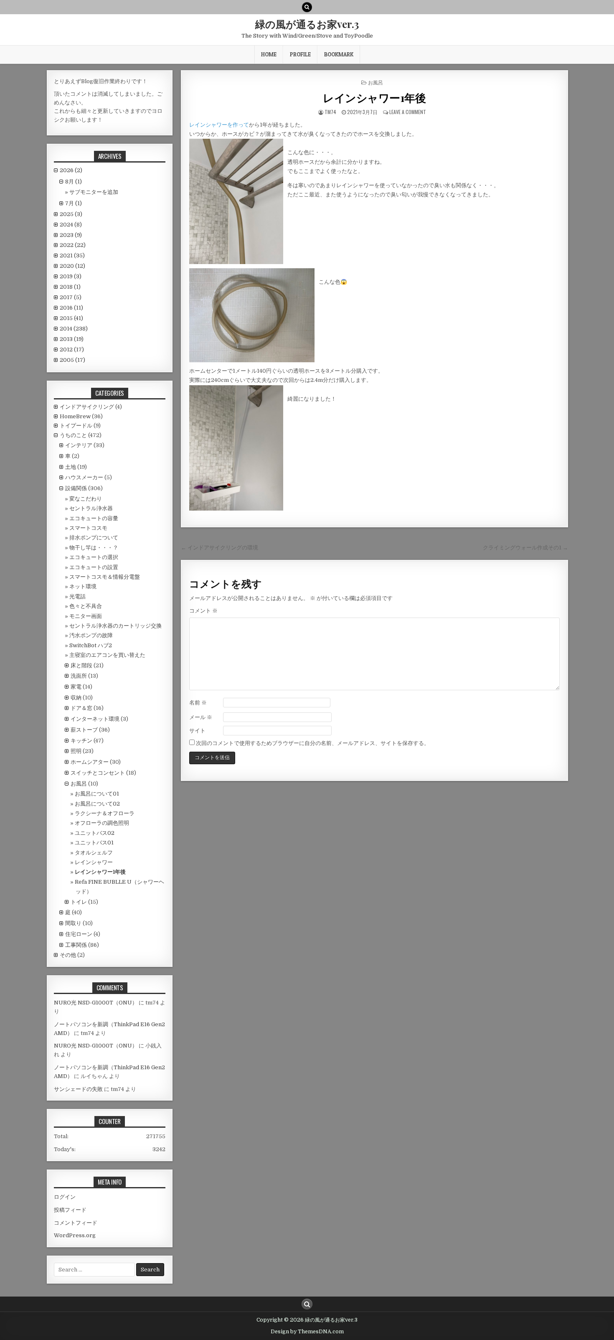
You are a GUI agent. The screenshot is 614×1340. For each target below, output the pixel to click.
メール (200, 717)
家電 (76, 687)
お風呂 (375, 82)
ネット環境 (82, 586)
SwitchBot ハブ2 (90, 645)
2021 (72, 255)
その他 (68, 955)
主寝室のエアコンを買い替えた (107, 655)
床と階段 (81, 665)
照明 (76, 751)
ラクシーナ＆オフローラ (104, 813)
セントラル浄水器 (91, 508)
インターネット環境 (95, 719)
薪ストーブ (84, 730)
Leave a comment (407, 111)
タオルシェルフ (94, 852)
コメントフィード (75, 1223)
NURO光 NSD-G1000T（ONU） (95, 1002)
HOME (269, 54)
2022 (73, 245)
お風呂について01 (97, 794)
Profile (300, 54)
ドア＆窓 (81, 708)
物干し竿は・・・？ (93, 547)
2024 (71, 224)
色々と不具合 (85, 606)
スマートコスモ (88, 528)
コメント (203, 611)
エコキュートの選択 (93, 557)
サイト (197, 730)
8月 (73, 181)
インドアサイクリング (87, 407)
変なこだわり (85, 499)
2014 (74, 328)
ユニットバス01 (94, 842)
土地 (70, 467)
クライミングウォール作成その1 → (525, 547)
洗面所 (79, 676)
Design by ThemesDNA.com (307, 1332)
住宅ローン (78, 934)
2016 (71, 308)
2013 (72, 339)
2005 (72, 360)
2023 (71, 235)
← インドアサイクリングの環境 (219, 547)
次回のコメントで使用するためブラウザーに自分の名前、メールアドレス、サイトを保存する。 (312, 743)
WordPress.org (75, 1235)
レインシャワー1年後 (374, 97)
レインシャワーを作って (219, 125)
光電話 (77, 596)
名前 (198, 702)
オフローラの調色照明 (102, 823)
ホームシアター (90, 762)
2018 (70, 287)
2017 (70, 297)
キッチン (81, 740)
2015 (71, 318)
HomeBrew (75, 416)
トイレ (79, 902)
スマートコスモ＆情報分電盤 (104, 577)
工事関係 (76, 945)
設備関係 (76, 488)
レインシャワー (94, 862)
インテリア (78, 445)
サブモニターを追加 (93, 192)
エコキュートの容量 (93, 518)
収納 (76, 697)
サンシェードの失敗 (78, 1089)
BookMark (338, 54)
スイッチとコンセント (98, 773)
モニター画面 (85, 616)
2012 (72, 349)
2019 (70, 276)
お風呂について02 (97, 804)
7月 (73, 203)
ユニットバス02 (94, 833)
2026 (71, 170)
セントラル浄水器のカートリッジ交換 (115, 626)
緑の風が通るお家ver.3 (307, 24)
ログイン (65, 1197)
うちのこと (73, 435)
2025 (71, 214)
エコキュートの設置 (93, 567)
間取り (73, 923)
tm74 (330, 111)
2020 (72, 266)
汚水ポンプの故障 (91, 635)
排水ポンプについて (93, 537)
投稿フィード (70, 1210)
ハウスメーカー (84, 477)
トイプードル (76, 425)
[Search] (307, 7)
